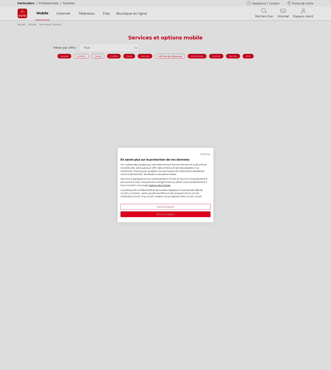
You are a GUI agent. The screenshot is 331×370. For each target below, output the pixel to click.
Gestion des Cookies (159, 185)
